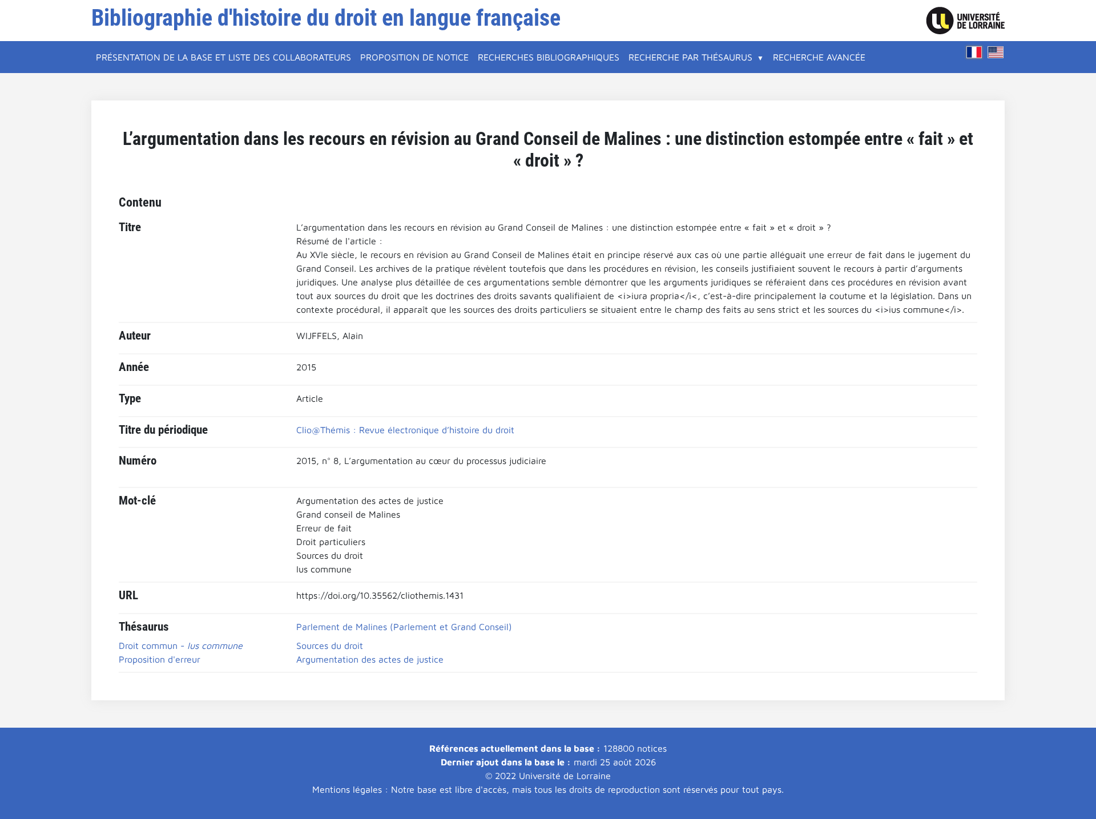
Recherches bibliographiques (548, 57)
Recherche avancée (819, 57)
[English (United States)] (996, 52)
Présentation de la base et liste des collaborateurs (223, 57)
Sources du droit (329, 645)
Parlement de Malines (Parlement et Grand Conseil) (404, 627)
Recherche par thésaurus (690, 57)
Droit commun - (181, 645)
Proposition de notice (414, 57)
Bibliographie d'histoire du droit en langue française (326, 18)
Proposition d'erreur (159, 659)
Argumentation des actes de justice (370, 659)
